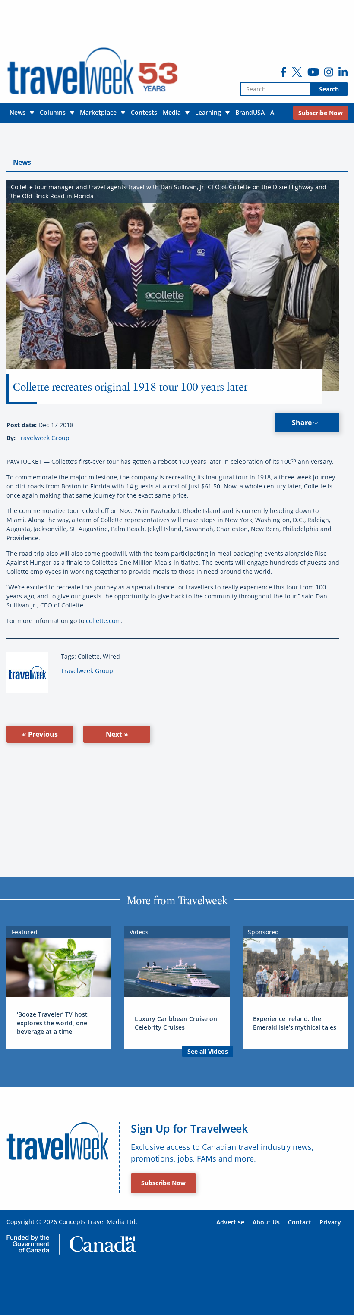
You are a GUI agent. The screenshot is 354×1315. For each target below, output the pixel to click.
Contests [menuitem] (144, 112)
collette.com (103, 621)
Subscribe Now (163, 1183)
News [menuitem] (17, 112)
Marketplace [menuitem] (98, 112)
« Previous (40, 734)
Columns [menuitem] (53, 112)
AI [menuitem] (273, 112)
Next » (117, 734)
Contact (299, 1222)
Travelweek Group (43, 438)
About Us (266, 1222)
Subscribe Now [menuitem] (320, 113)
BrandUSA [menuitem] (250, 112)
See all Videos (207, 1051)
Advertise (230, 1222)
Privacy (330, 1222)
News (22, 162)
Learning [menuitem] (208, 112)
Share (302, 422)
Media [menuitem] (172, 112)
